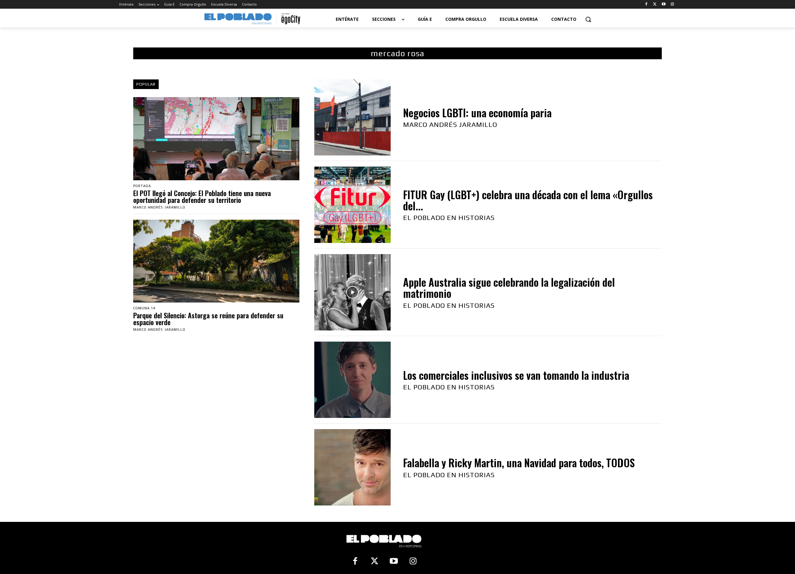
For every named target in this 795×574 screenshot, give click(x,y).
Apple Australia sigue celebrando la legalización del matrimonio (509, 288)
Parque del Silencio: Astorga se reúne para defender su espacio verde (208, 318)
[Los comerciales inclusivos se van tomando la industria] (352, 380)
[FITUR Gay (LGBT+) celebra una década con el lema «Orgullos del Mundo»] (352, 205)
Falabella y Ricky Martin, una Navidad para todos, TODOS (519, 462)
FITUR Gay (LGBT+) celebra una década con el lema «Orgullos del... (528, 200)
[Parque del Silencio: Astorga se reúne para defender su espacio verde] (216, 261)
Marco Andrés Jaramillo (159, 207)
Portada (142, 186)
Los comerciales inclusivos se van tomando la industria (516, 375)
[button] (588, 19)
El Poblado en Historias (449, 217)
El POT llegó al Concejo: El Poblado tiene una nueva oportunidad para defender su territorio (202, 196)
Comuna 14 (144, 308)
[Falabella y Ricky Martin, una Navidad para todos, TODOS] (352, 467)
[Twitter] (655, 4)
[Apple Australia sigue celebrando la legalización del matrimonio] (352, 292)
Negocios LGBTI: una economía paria (477, 112)
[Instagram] (672, 4)
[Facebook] (646, 4)
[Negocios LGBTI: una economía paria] (352, 117)
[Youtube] (663, 4)
